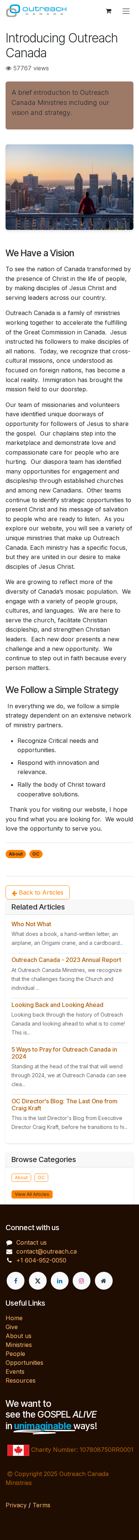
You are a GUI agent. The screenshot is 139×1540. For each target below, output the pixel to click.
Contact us (31, 1242)
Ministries (19, 1344)
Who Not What (31, 924)
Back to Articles (40, 892)
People (15, 1353)
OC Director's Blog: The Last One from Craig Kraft (64, 1104)
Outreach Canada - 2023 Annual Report (66, 959)
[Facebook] (15, 1281)
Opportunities (24, 1362)
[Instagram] (81, 1281)
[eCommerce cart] (108, 10)
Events (15, 1371)
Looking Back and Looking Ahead (57, 1004)
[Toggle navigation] (126, 11)
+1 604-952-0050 (41, 1260)
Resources (21, 1380)
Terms (41, 1505)
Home (14, 1318)
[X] (38, 1281)
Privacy (16, 1505)
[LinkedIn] (60, 1281)
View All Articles (32, 1194)
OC (35, 854)
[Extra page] (104, 1281)
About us (19, 1336)
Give (12, 1327)
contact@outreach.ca (46, 1251)
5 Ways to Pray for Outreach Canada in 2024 (64, 1053)
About (16, 854)
